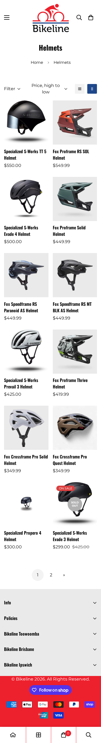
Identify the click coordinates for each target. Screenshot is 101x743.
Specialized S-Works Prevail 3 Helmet (21, 383)
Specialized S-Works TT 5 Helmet (25, 154)
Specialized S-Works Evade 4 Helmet (21, 230)
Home (37, 62)
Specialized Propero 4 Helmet (22, 536)
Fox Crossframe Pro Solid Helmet (26, 459)
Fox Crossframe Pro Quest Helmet (70, 459)
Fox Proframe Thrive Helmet (70, 383)
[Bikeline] (50, 17)
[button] (91, 17)
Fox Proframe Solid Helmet (69, 230)
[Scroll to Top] (91, 714)
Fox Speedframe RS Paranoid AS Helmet (21, 307)
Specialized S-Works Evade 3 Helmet (70, 536)
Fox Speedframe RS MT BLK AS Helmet (72, 307)
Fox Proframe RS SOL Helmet (71, 154)
